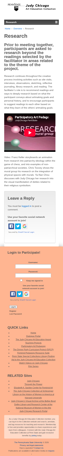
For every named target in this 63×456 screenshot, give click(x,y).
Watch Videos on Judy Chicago (33, 363)
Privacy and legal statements (31, 445)
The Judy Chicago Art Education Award (33, 339)
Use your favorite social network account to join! (33, 287)
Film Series (33, 366)
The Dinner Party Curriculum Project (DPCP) (33, 349)
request (51, 451)
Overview (17, 29)
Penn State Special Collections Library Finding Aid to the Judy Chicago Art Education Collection (33, 358)
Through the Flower (33, 384)
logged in (26, 206)
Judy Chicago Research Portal (33, 411)
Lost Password (15, 314)
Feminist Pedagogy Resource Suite (33, 353)
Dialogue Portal (33, 336)
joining (34, 436)
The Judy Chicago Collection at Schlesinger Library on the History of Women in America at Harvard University (33, 394)
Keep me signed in (34, 281)
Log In (13, 307)
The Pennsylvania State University (28, 442)
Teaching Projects (33, 343)
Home (7, 29)
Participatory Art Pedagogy (33, 346)
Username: (33, 262)
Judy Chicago (33, 381)
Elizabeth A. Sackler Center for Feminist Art (33, 388)
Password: (33, 272)
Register (12, 311)
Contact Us (39, 448)
